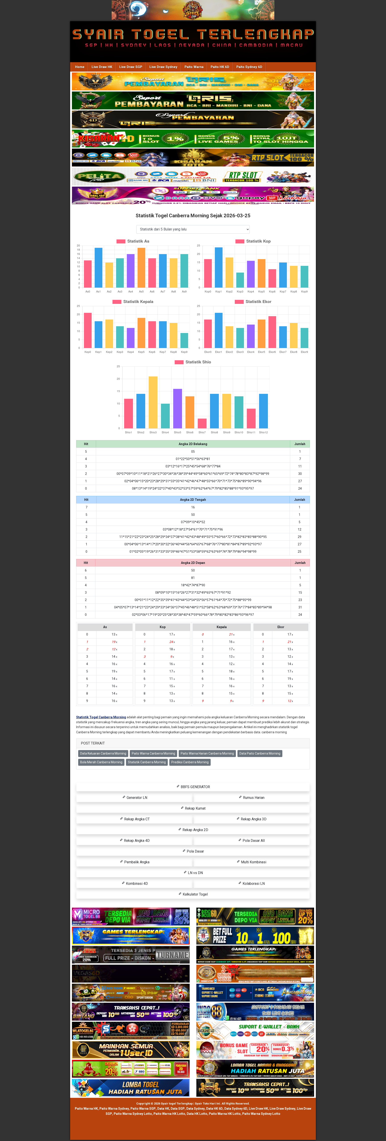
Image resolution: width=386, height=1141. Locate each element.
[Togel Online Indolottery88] (255, 1012)
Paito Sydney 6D (249, 67)
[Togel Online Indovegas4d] (255, 1088)
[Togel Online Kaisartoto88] (131, 1069)
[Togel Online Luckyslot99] (255, 936)
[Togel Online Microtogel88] (131, 917)
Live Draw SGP (130, 67)
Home (79, 67)
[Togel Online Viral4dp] (193, 196)
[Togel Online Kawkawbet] (131, 955)
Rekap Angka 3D (253, 819)
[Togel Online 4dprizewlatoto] (131, 1050)
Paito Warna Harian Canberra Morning (207, 753)
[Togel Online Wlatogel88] (131, 1031)
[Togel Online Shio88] (255, 1069)
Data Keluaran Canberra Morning (103, 753)
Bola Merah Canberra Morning (101, 762)
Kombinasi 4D (136, 883)
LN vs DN (195, 873)
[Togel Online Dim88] (193, 101)
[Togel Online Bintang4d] (131, 1012)
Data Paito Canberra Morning (259, 753)
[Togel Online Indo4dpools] (131, 1088)
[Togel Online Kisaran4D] (193, 139)
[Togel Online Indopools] (255, 1050)
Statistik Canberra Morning (147, 762)
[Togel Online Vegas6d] (131, 974)
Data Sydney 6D (235, 1108)
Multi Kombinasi (253, 862)
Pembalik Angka (136, 862)
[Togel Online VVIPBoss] (193, 82)
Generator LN (136, 798)
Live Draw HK (102, 67)
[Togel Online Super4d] (193, 120)
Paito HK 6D (220, 67)
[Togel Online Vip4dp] (255, 955)
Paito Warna (194, 67)
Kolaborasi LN (253, 883)
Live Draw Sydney (163, 67)
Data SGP (178, 1108)
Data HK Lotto (197, 1113)
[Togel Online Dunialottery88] (255, 974)
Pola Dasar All (253, 840)
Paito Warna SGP (143, 1108)
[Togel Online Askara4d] (131, 993)
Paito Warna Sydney (114, 1108)
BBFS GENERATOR (195, 787)
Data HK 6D (214, 1108)
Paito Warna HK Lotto (169, 1113)
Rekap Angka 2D (195, 830)
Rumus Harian (253, 798)
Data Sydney (195, 1108)
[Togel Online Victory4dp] (131, 936)
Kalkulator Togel (195, 894)
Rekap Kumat (195, 808)
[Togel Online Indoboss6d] (255, 917)
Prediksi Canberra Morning (190, 762)
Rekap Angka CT (136, 819)
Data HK (163, 1108)
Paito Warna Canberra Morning (153, 753)
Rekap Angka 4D (136, 840)
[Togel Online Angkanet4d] (255, 1031)
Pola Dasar (195, 851)
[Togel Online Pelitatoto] (193, 177)
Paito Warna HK (86, 1108)
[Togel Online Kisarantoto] (193, 158)
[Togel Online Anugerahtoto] (255, 993)
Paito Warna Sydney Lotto (133, 1113)
